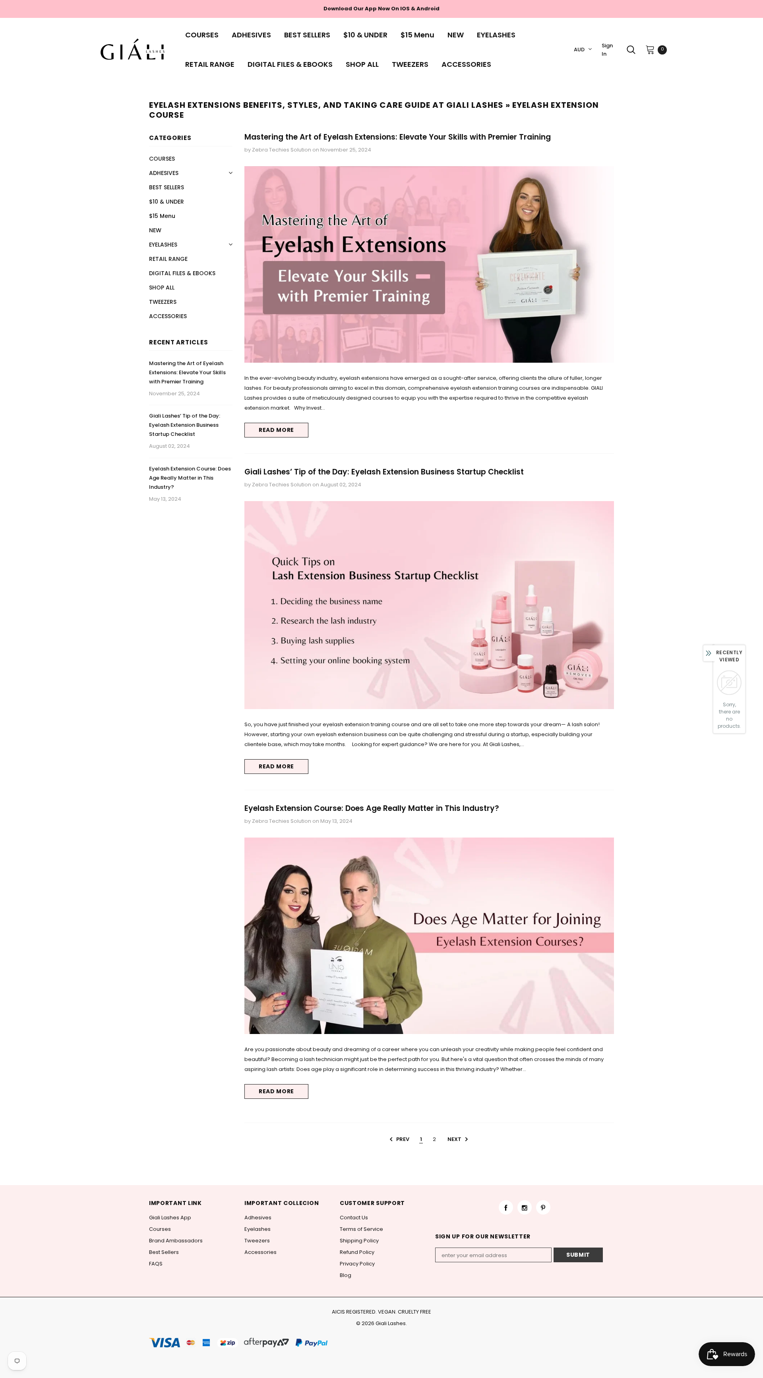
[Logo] (134, 49)
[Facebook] (506, 1207)
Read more (276, 430)
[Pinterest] (543, 1207)
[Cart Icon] (650, 49)
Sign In (607, 50)
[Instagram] (524, 1207)
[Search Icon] (631, 49)
